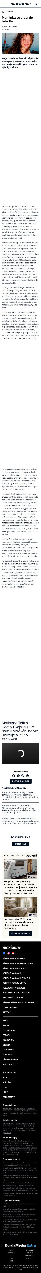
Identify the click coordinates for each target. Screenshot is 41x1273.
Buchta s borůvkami (29, 1152)
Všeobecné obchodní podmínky (18, 1002)
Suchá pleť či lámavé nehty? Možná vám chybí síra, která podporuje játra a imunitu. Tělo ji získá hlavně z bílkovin (19, 1227)
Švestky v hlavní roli (24, 1141)
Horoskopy (8, 1050)
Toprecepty (9, 1097)
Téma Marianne (10, 1059)
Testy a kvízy (31, 1108)
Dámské (30, 1253)
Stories (6, 1045)
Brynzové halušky (15, 1152)
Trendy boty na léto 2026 (25, 1128)
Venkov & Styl (10, 1064)
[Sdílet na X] (18, 775)
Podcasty (8, 1055)
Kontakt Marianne (12, 973)
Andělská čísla (7, 1111)
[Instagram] (8, 953)
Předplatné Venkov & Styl (16, 968)
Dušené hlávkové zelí (9, 1141)
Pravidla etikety (7, 1108)
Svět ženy (8, 1082)
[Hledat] (36, 3)
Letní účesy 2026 (23, 1130)
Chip (5, 1087)
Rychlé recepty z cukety (11, 1154)
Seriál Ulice (29, 1126)
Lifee (5, 1092)
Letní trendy (27, 1113)
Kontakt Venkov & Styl (14, 983)
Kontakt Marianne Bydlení (16, 978)
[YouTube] (13, 953)
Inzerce (7, 1012)
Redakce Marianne (9, 27)
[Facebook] (4, 953)
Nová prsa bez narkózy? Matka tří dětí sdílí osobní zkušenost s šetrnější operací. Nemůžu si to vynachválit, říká (20, 1178)
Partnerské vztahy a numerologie (13, 1126)
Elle (5, 1077)
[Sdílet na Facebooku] (13, 775)
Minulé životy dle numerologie (25, 1123)
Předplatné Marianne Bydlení (18, 963)
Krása (6, 1025)
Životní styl (9, 1030)
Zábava (10, 11)
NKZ (11, 1255)
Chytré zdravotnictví (9, 1128)
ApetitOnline (9, 1073)
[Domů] (20, 3)
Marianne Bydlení (19, 934)
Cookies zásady (10, 1007)
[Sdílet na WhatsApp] (27, 775)
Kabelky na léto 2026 (9, 1130)
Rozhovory (8, 1040)
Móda (5, 1020)
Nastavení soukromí (13, 998)
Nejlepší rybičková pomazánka (19, 1150)
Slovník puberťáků (19, 1108)
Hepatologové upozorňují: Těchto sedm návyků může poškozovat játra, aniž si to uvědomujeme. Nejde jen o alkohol (20, 1170)
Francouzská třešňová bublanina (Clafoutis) (16, 1143)
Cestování (17, 1111)
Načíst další (20, 844)
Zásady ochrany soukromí (16, 993)
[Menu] (5, 4)
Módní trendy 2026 (16, 1113)
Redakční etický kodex (14, 988)
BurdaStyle (29, 1255)
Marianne (29, 1250)
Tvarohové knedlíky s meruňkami (19, 1148)
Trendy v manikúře (8, 1123)
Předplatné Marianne (14, 958)
